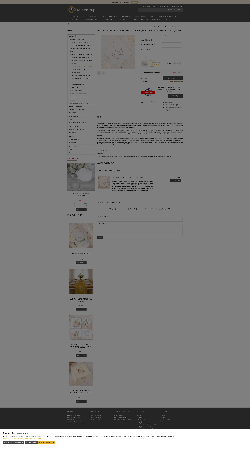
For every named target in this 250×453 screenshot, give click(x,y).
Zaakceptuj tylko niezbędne (13, 442)
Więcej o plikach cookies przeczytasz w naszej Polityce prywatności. (22, 438)
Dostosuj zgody (31, 442)
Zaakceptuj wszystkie (46, 442)
